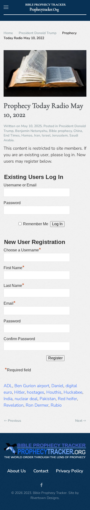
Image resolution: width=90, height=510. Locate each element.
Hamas (26, 135)
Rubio (56, 405)
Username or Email (20, 185)
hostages (35, 392)
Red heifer (67, 399)
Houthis (53, 392)
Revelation (14, 405)
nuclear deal (26, 399)
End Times (12, 135)
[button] (6, 7)
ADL (8, 386)
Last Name (14, 285)
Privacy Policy (69, 471)
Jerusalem (60, 135)
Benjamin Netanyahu (31, 131)
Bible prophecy (60, 131)
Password (12, 203)
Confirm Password (19, 339)
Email (10, 302)
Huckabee (73, 392)
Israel (46, 135)
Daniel (57, 386)
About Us (16, 471)
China (77, 131)
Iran (37, 135)
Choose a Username (22, 249)
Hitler (19, 392)
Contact (40, 471)
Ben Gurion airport (31, 386)
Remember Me (35, 224)
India (8, 399)
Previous (14, 420)
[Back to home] (45, 7)
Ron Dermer (37, 405)
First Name (14, 267)
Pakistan (48, 399)
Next (78, 420)
